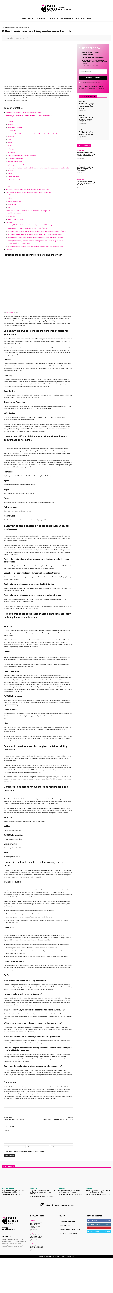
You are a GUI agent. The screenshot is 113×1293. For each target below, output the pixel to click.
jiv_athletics (10, 312)
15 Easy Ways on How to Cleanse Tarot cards (58, 1119)
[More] (107, 38)
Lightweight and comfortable (17, 165)
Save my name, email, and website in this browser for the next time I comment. (25, 1151)
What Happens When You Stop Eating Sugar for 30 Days (13, 1191)
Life (3, 27)
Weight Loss (82, 101)
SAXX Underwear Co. (14, 180)
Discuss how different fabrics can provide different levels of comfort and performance (34, 134)
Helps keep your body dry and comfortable (22, 155)
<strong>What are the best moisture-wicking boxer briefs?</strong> (30, 225)
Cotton (10, 146)
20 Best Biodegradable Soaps (14, 1119)
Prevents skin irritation (15, 162)
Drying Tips (11, 216)
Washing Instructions (14, 213)
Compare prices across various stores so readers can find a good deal (29, 192)
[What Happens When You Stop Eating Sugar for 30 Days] (14, 1178)
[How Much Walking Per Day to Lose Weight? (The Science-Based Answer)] (101, 105)
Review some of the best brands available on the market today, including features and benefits (37, 168)
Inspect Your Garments (15, 219)
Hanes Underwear (13, 177)
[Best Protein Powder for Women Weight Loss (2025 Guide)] (101, 120)
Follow (107, 1224)
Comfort (10, 118)
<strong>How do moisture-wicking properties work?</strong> (28, 228)
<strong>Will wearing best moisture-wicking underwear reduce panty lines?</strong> (35, 234)
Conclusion (9, 222)
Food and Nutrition (8, 1188)
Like (109, 1220)
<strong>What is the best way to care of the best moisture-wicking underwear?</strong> (37, 231)
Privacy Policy (97, 82)
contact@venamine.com (9, 1194)
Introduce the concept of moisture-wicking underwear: (24, 112)
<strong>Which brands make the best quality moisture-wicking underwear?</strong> (35, 237)
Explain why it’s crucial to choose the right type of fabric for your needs (29, 116)
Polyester (11, 136)
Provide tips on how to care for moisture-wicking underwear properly (28, 211)
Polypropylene (12, 149)
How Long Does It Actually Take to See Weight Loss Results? (86, 132)
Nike (9, 186)
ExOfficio (10, 170)
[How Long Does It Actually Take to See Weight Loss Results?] (101, 133)
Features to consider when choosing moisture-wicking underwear (27, 189)
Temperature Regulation (16, 127)
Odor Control (12, 124)
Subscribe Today (93, 78)
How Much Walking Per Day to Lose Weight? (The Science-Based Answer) (86, 105)
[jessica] (5, 38)
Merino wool (11, 152)
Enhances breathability (15, 158)
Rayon (10, 142)
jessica (11, 38)
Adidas (10, 173)
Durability (11, 121)
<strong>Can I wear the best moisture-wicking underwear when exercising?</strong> (35, 246)
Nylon (9, 139)
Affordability (12, 131)
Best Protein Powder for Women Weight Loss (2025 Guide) (86, 119)
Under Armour (12, 183)
